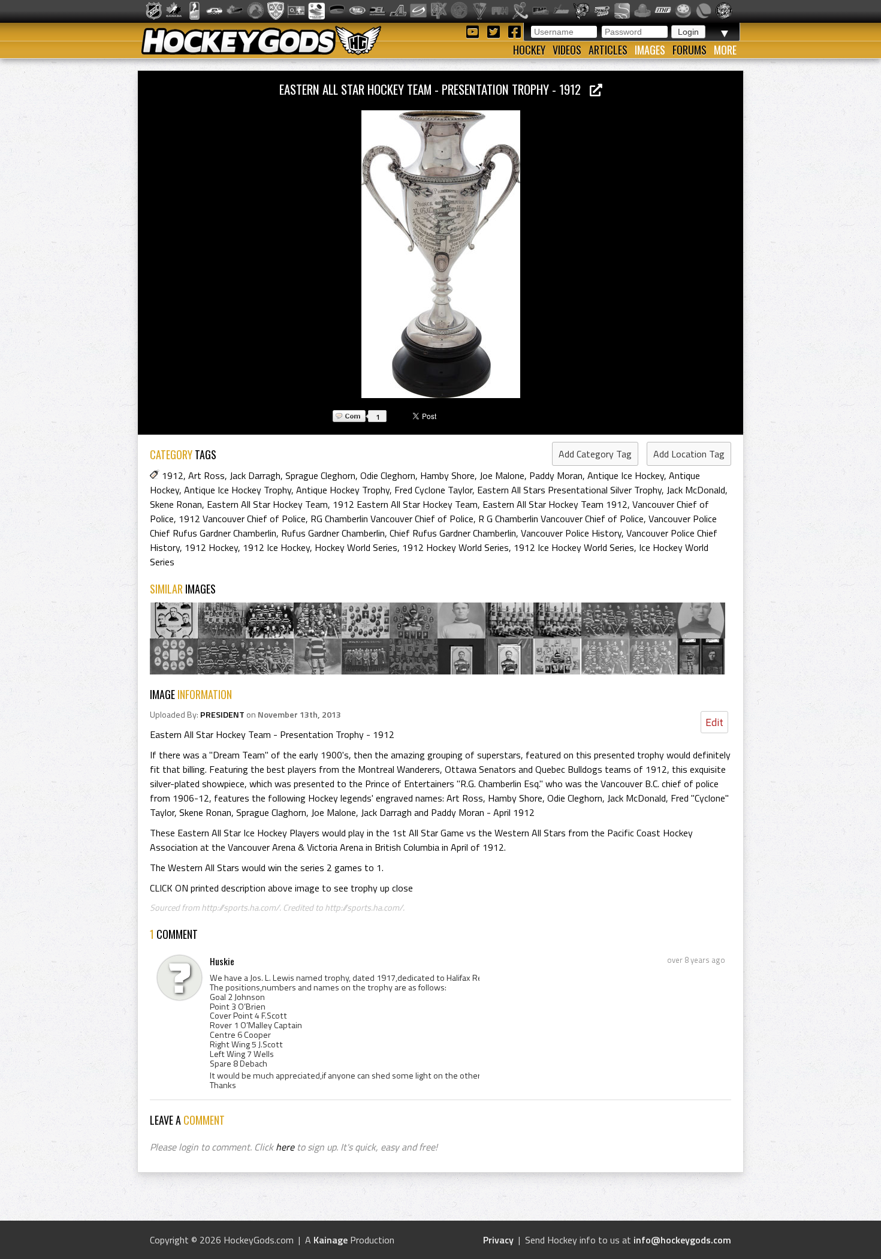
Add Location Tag (689, 454)
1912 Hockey (211, 547)
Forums (689, 50)
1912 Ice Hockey (276, 547)
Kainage (330, 1240)
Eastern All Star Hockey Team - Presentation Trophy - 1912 (434, 89)
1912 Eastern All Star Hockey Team (405, 504)
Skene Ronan (176, 504)
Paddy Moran (556, 475)
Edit (714, 722)
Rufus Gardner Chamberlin (333, 533)
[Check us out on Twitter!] (495, 30)
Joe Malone (501, 475)
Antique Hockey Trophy (343, 490)
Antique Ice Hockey (625, 475)
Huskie (222, 961)
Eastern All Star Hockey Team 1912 (554, 504)
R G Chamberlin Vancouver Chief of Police (561, 518)
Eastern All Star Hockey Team (267, 504)
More (725, 50)
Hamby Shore (447, 475)
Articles (608, 50)
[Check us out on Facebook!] (514, 30)
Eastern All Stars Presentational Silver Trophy (569, 490)
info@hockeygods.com (682, 1240)
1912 (172, 475)
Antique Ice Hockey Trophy (237, 490)
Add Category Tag (595, 454)
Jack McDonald (695, 490)
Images (650, 50)
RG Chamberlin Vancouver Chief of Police (391, 518)
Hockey (529, 50)
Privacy (498, 1240)
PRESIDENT (222, 714)
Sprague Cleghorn (320, 475)
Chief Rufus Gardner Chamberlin (453, 533)
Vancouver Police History (571, 533)
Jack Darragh (255, 475)
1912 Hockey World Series (455, 547)
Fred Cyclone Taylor (433, 490)
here (285, 1147)
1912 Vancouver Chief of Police (242, 518)
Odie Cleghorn (387, 475)
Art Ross (206, 475)
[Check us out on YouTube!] (474, 30)
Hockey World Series (356, 547)
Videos (567, 50)
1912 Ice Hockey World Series (574, 547)
